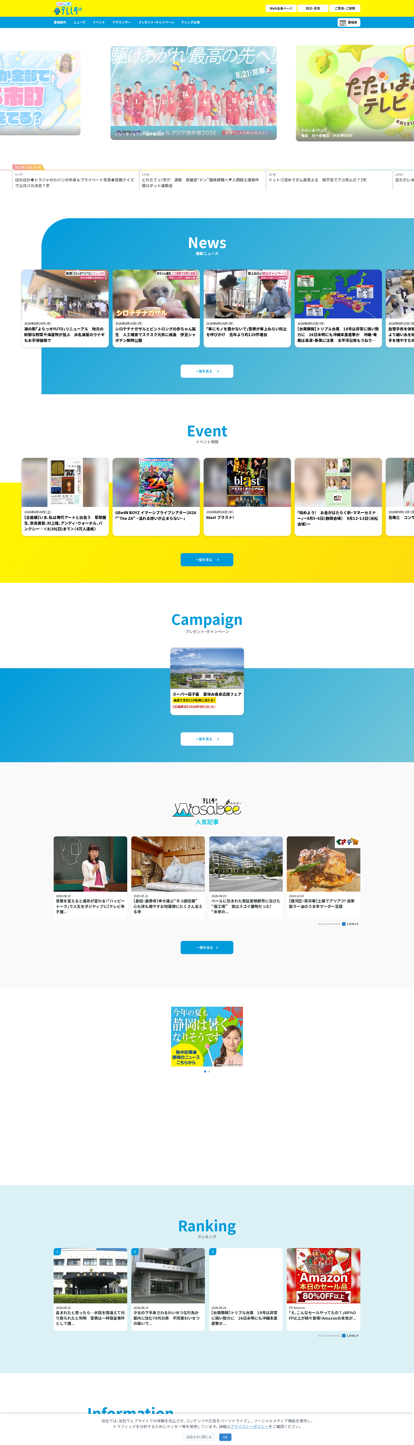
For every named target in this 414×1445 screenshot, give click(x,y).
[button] (205, 1072)
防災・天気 (313, 8)
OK (225, 1437)
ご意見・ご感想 (345, 8)
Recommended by (329, 924)
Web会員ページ (281, 8)
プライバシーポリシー (249, 1426)
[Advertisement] (155, 1123)
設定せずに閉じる (199, 1437)
